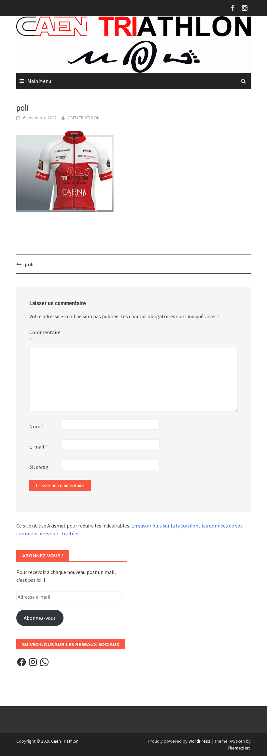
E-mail (38, 446)
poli (29, 264)
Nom (36, 426)
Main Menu (39, 81)
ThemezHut (239, 748)
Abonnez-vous (40, 618)
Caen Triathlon (64, 741)
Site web (38, 466)
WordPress (199, 741)
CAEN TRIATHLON (84, 118)
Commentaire (45, 336)
